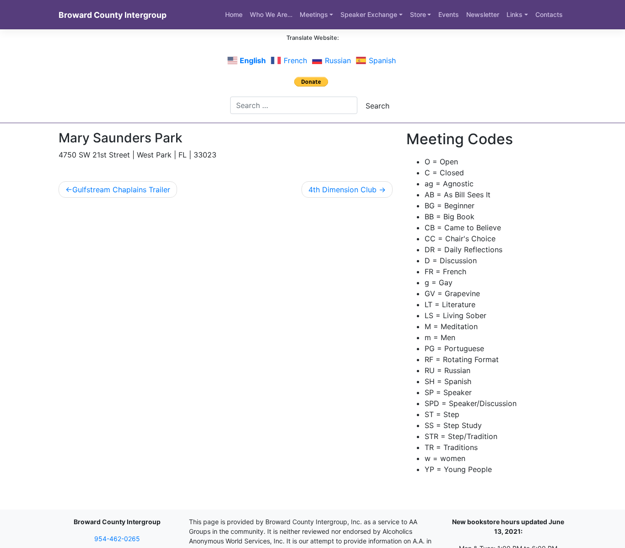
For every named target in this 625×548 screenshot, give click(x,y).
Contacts (549, 14)
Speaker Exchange (368, 14)
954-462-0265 (117, 539)
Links (514, 14)
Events (448, 14)
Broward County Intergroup (113, 15)
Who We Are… (271, 14)
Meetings (314, 14)
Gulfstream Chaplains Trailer (121, 189)
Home (233, 14)
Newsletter (482, 14)
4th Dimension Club (342, 189)
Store (418, 14)
